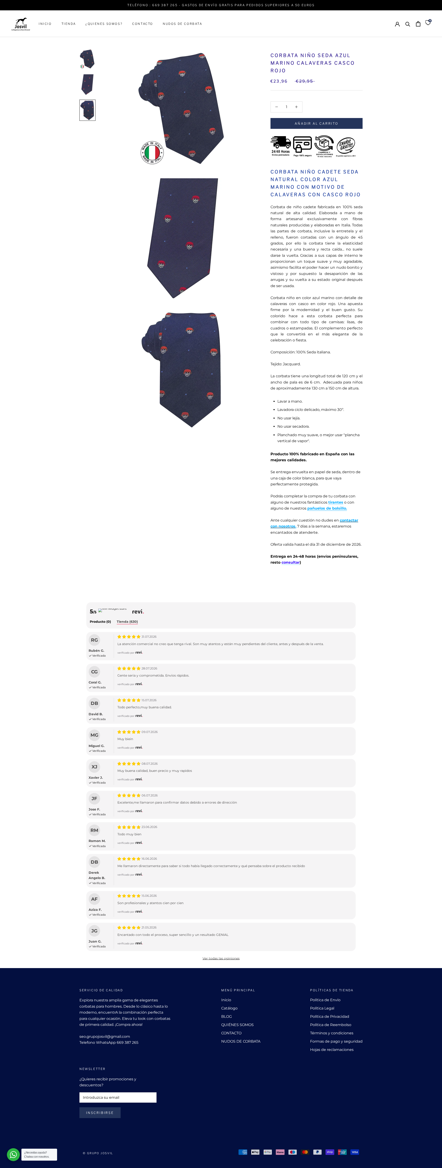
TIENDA (68, 24)
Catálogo (229, 1008)
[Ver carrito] (418, 23)
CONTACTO (142, 24)
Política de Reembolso (330, 1025)
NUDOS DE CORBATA (182, 24)
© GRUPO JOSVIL (98, 1153)
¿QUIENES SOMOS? (103, 24)
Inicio (226, 1000)
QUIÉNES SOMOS (237, 1025)
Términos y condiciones (331, 1033)
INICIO (45, 24)
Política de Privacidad (329, 1016)
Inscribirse (100, 1113)
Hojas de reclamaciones (332, 1049)
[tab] (100, 622)
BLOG (226, 1016)
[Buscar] (407, 23)
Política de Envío (325, 1000)
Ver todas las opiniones (221, 958)
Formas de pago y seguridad (336, 1041)
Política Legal (322, 1008)
